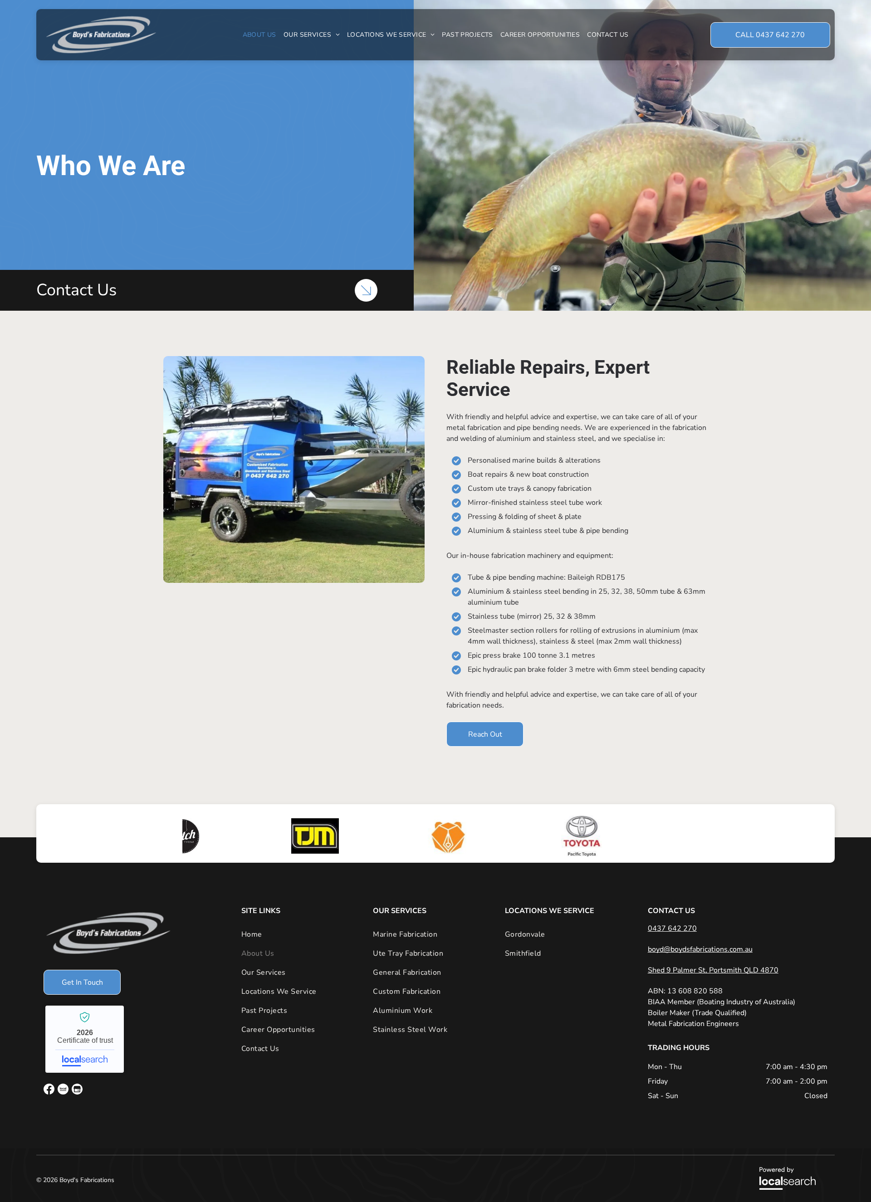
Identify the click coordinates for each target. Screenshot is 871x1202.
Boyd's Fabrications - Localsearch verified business (84, 1039)
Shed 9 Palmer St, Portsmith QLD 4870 (713, 970)
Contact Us (76, 290)
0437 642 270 (672, 928)
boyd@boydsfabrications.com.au (700, 949)
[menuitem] (259, 34)
